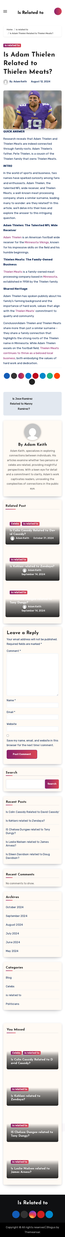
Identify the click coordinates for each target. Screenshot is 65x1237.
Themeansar (32, 1232)
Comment (14, 650)
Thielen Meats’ (25, 311)
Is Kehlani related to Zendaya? (32, 566)
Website (11, 724)
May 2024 (12, 951)
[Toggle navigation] (5, 11)
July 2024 (12, 933)
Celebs (15, 523)
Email (11, 712)
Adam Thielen (12, 237)
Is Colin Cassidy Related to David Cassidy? (32, 812)
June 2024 (13, 942)
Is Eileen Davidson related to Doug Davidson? (28, 856)
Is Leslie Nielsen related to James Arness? (27, 843)
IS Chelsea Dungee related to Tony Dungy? (28, 831)
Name (11, 700)
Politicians (12, 1004)
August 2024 (14, 924)
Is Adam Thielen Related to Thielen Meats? (29, 63)
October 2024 (15, 907)
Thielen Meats (12, 271)
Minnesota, (50, 276)
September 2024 (16, 916)
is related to (12, 45)
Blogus (51, 1227)
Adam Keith (20, 81)
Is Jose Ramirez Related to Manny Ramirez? (21, 403)
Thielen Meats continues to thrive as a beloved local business (31, 353)
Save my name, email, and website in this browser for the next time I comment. (32, 743)
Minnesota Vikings (37, 242)
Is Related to (31, 13)
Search (12, 772)
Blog (9, 977)
